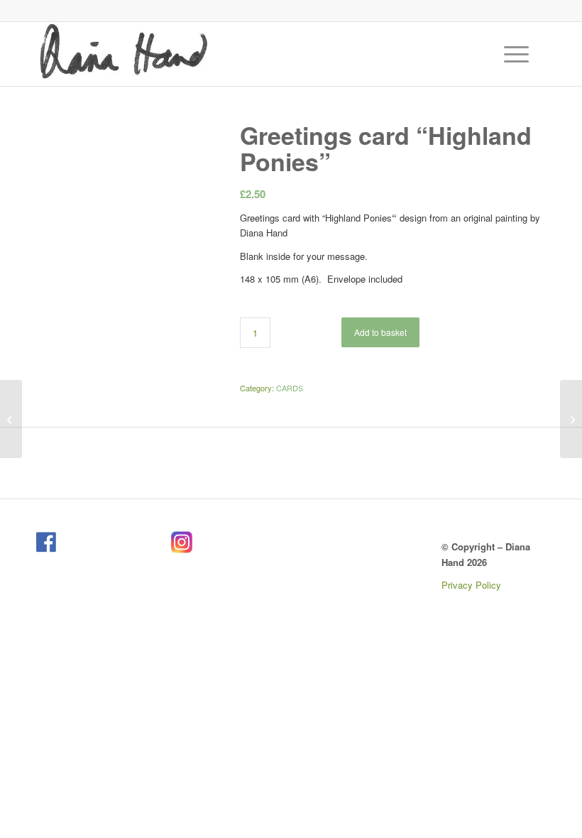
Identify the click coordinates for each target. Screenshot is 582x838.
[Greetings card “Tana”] (571, 419)
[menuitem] (518, 54)
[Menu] (509, 54)
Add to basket (380, 332)
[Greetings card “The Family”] (11, 419)
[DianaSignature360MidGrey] (123, 54)
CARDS (289, 387)
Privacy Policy (471, 585)
